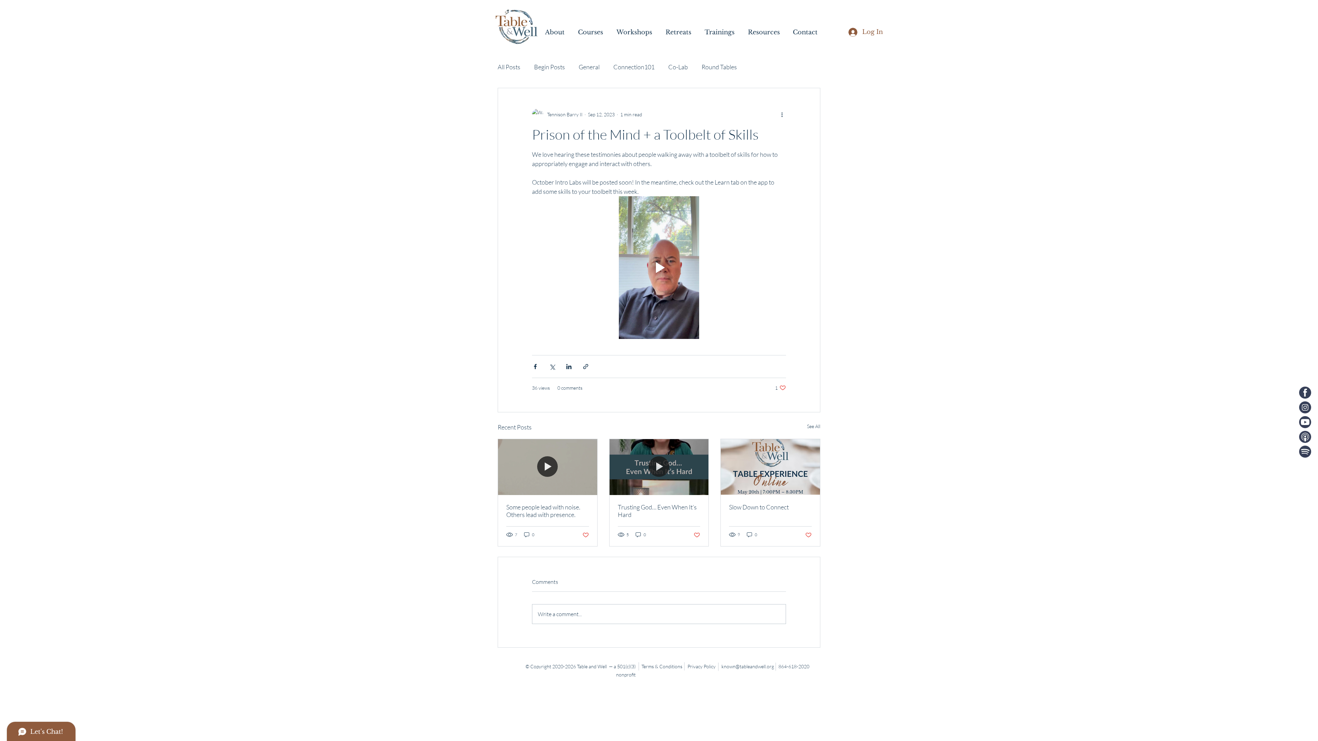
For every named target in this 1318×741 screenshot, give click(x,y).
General (589, 67)
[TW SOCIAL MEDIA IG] (1305, 407)
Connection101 (634, 67)
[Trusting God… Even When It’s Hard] (659, 467)
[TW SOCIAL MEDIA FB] (1305, 393)
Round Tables (719, 67)
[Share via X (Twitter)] (552, 366)
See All (813, 426)
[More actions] (782, 114)
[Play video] (659, 267)
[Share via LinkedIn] (569, 366)
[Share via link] (585, 366)
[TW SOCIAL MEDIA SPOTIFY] (1305, 452)
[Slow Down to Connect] (770, 467)
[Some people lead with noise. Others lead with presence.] (547, 467)
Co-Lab (678, 67)
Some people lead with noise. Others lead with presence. (543, 510)
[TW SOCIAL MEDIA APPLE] (1305, 437)
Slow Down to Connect (759, 507)
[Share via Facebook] (535, 366)
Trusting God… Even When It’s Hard (657, 510)
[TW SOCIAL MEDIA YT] (1305, 422)
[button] (558, 32)
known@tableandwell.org (747, 666)
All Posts (509, 67)
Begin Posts (549, 67)
